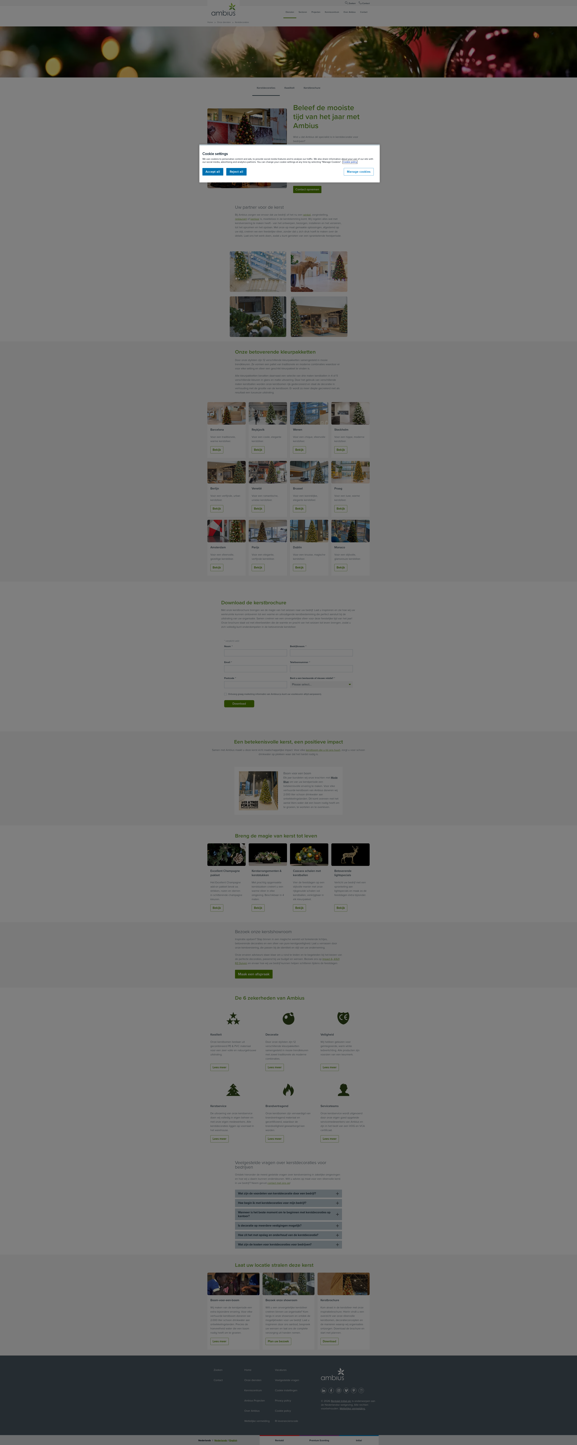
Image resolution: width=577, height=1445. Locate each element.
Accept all (213, 172)
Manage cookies (359, 172)
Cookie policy (350, 162)
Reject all (236, 172)
